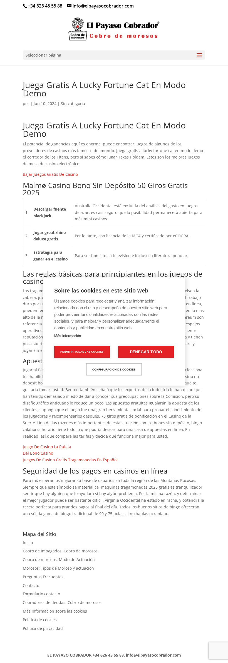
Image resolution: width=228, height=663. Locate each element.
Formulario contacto (41, 593)
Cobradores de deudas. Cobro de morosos (62, 602)
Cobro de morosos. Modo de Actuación (59, 559)
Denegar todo (146, 352)
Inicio (28, 542)
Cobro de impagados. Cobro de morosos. (61, 551)
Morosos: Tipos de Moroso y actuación (58, 568)
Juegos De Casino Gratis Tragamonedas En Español (70, 459)
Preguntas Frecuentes (43, 576)
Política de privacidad (43, 628)
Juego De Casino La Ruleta (47, 446)
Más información (67, 336)
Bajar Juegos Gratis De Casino (50, 174)
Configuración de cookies (114, 369)
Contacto (31, 585)
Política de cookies (40, 619)
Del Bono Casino (38, 453)
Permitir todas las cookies (81, 351)
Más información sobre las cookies (55, 611)
